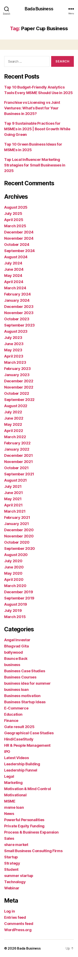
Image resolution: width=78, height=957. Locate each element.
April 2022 (13, 430)
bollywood (13, 652)
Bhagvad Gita (16, 646)
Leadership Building (22, 764)
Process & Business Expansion (31, 832)
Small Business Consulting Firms (33, 851)
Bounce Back (15, 658)
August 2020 (16, 555)
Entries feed (15, 917)
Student (11, 869)
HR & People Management (27, 745)
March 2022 (15, 437)
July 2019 (13, 610)
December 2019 (18, 592)
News (9, 813)
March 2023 (15, 362)
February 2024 (17, 294)
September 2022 (19, 399)
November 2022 (18, 387)
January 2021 (16, 524)
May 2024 (13, 275)
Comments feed (18, 923)
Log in (9, 911)
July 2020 (13, 561)
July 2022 (13, 412)
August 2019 (15, 604)
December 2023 (18, 306)
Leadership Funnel (20, 770)
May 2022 (13, 424)
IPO (7, 751)
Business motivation (22, 696)
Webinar (11, 888)
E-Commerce (16, 708)
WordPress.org (18, 930)
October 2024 (16, 244)
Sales (9, 838)
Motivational (15, 795)
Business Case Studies (24, 671)
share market (16, 844)
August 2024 (15, 257)
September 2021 (19, 474)
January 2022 (16, 449)
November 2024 (18, 238)
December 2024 (18, 232)
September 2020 (19, 548)
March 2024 (15, 288)
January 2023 (17, 375)
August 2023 (15, 331)
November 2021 (18, 461)
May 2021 (13, 499)
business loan (16, 689)
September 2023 (19, 325)
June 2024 (14, 269)
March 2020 (15, 586)
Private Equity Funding (24, 826)
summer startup (18, 875)
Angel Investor (17, 640)
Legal (9, 776)
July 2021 (13, 486)
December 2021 (18, 455)
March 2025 (15, 226)
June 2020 (14, 567)
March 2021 (14, 511)
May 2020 (13, 573)
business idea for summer (27, 683)
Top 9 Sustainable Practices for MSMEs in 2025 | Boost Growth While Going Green (37, 129)
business (12, 665)
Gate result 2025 (19, 727)
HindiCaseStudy (18, 739)
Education (13, 714)
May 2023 (13, 350)
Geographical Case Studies (28, 733)
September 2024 (19, 251)
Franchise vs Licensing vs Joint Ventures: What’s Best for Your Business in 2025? (32, 108)
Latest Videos (16, 758)
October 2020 (17, 542)
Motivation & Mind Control (27, 789)
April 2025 (13, 220)
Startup (11, 857)
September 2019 (19, 598)
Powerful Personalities (24, 820)
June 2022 (13, 418)
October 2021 (16, 468)
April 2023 (13, 356)
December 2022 (18, 381)
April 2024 (13, 282)
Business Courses (20, 677)
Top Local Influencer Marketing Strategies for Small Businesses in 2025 (34, 165)
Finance (11, 720)
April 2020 (13, 579)
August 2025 (15, 207)
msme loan (14, 807)
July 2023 (13, 337)
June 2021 (13, 492)
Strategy (12, 863)
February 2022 (17, 443)
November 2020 (19, 536)
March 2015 (15, 617)
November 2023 (18, 313)
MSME (9, 801)
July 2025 (13, 213)
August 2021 (15, 480)
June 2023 (14, 344)
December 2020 (19, 530)
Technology (15, 882)
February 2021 (17, 517)
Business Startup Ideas (25, 702)
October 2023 (16, 319)
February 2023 (17, 368)
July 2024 (13, 263)
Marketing (13, 782)
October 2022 (16, 393)
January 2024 (17, 300)
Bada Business (39, 9)
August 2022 (15, 406)
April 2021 (13, 505)
